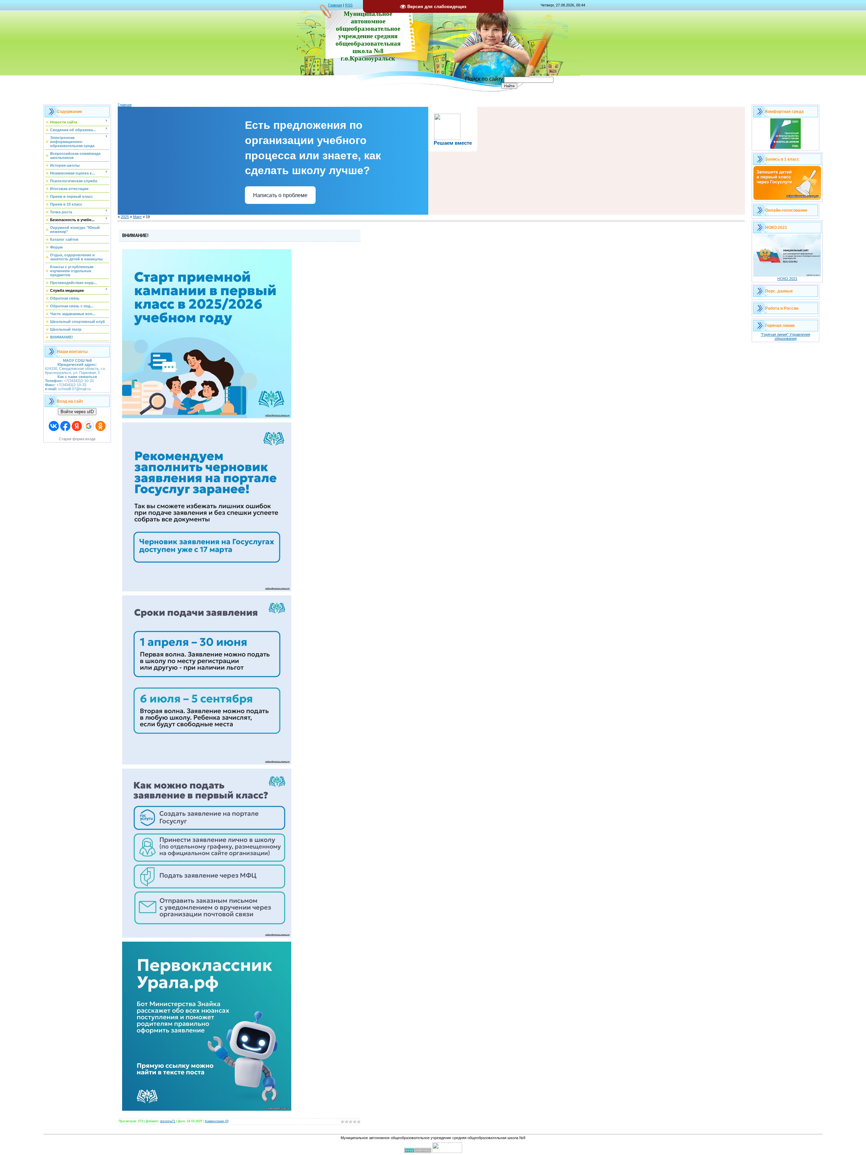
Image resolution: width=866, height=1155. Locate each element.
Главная (335, 5)
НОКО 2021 (787, 279)
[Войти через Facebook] (65, 426)
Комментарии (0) (217, 1121)
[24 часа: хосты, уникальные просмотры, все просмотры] (447, 1152)
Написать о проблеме (280, 195)
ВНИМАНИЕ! (135, 235)
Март (137, 217)
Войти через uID (77, 411)
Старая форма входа (77, 439)
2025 (125, 217)
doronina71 (167, 1121)
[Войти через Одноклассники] (100, 426)
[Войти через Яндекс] (77, 426)
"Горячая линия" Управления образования (785, 336)
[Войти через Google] (88, 426)
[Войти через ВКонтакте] (54, 426)
